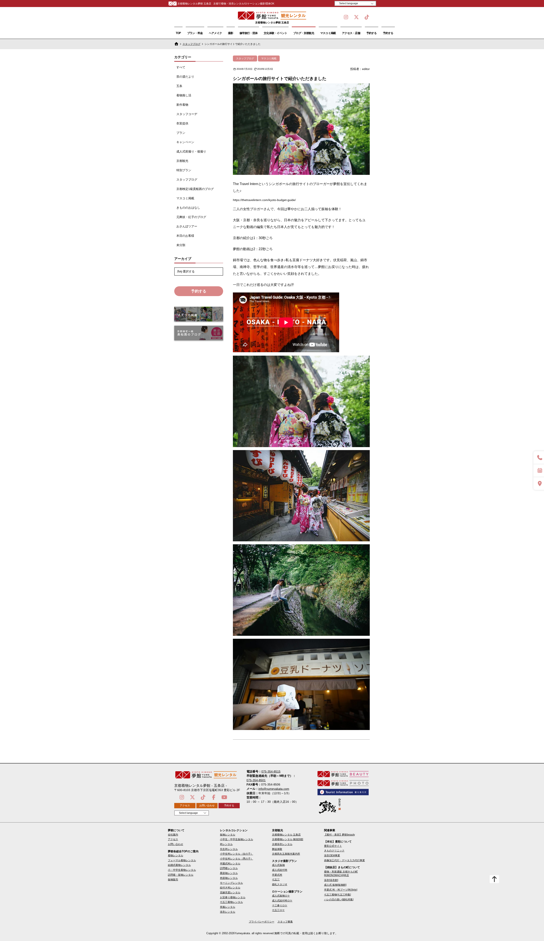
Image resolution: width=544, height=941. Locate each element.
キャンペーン (185, 142)
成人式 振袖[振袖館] (335, 884)
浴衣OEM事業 (332, 855)
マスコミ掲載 (328, 33)
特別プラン (183, 170)
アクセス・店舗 (351, 33)
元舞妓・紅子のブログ (191, 216)
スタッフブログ (191, 44)
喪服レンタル (227, 906)
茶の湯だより (185, 76)
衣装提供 (182, 123)
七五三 (276, 879)
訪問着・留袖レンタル (180, 874)
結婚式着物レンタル (179, 865)
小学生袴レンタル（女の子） (236, 853)
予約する (371, 33)
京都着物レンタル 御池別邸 (287, 839)
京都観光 (182, 160)
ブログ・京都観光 (303, 33)
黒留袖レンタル (229, 873)
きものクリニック (334, 850)
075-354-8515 (270, 771)
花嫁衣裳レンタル (230, 892)
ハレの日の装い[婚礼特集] (338, 899)
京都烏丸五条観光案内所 (286, 853)
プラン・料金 (195, 33)
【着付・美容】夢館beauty (339, 834)
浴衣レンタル (227, 911)
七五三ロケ (278, 910)
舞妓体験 (277, 849)
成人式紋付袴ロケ (282, 900)
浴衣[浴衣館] (331, 880)
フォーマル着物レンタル (182, 860)
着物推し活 (183, 95)
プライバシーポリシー (261, 921)
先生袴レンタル (229, 849)
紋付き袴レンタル (230, 887)
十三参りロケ (279, 905)
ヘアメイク (215, 33)
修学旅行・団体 (248, 33)
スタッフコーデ (186, 114)
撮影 (230, 33)
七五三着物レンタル (231, 902)
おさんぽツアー (186, 226)
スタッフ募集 (285, 921)
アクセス (185, 805)
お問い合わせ (207, 805)
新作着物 (182, 104)
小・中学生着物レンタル (182, 869)
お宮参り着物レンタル (232, 897)
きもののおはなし (188, 207)
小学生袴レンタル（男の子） (236, 858)
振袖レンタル (227, 834)
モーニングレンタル (231, 882)
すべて (180, 67)
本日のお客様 (185, 235)
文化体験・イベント (275, 33)
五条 (179, 85)
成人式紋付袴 (279, 869)
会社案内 (173, 834)
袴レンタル (226, 844)
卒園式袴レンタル (230, 863)
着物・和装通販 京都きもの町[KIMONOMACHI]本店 (341, 873)
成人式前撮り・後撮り (191, 151)
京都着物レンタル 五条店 (286, 834)
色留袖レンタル (229, 878)
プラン (180, 132)
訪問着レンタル (229, 868)
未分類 (180, 245)
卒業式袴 (277, 874)
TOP (178, 33)
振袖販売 (173, 879)
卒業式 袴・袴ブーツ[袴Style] (340, 889)
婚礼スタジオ (279, 884)
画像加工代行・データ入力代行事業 (344, 860)
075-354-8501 (256, 780)
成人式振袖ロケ (281, 895)
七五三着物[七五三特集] (337, 894)
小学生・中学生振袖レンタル (236, 839)
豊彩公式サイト (333, 845)
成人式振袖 (278, 865)
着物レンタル (175, 855)
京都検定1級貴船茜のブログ (195, 188)
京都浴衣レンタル (282, 844)
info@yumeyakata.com (273, 788)
